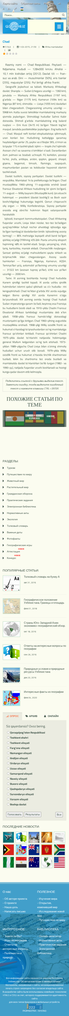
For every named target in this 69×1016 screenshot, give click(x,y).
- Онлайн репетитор (49, 936)
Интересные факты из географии (44, 692)
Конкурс (13, 558)
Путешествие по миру (19, 474)
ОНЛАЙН (53, 716)
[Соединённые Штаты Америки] (59, 862)
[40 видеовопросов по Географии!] (21, 837)
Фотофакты (13, 538)
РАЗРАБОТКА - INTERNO (34, 1010)
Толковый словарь (17, 526)
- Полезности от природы (12, 955)
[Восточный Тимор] (8, 850)
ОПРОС (14, 716)
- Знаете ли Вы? (12, 936)
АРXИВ (32, 716)
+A (59, 3)
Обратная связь (30, 3)
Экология (12, 519)
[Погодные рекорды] (47, 837)
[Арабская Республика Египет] (21, 862)
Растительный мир (17, 487)
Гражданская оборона (19, 493)
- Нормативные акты (49, 940)
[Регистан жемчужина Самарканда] (34, 837)
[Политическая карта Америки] (47, 862)
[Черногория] (47, 850)
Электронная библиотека (21, 506)
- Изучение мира (47, 899)
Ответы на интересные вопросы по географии (45, 647)
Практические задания (20, 500)
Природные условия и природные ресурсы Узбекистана (44, 670)
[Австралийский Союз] (34, 862)
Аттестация (15, 551)
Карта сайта (10, 3)
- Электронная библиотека (46, 951)
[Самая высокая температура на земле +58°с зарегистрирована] (59, 837)
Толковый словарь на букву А (42, 577)
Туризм (11, 468)
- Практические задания (51, 945)
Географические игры (19, 545)
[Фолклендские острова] (34, 850)
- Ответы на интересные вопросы (15, 947)
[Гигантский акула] (8, 837)
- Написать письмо (14, 911)
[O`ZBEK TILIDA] (22, 9)
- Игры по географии (15, 940)
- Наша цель (10, 907)
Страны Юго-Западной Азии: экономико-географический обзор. (44, 624)
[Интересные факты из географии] (21, 850)
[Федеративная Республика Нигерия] (8, 862)
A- (9, 9)
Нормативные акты (18, 513)
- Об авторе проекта (15, 899)
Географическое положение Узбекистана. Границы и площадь (44, 601)
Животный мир (15, 481)
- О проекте (10, 903)
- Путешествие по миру (51, 920)
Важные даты (14, 532)
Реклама (49, 3)
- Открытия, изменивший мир (47, 905)
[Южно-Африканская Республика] (59, 850)
